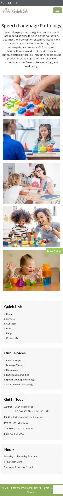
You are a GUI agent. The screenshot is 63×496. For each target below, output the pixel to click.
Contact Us (12, 338)
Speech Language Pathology (20, 379)
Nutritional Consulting (17, 374)
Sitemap (31, 492)
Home (9, 314)
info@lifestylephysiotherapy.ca (27, 416)
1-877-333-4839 (24, 428)
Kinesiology (12, 370)
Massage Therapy (15, 365)
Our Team (11, 323)
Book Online (54, 251)
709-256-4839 (20, 422)
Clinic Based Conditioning (19, 384)
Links (9, 328)
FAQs (9, 333)
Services (10, 318)
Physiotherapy (13, 360)
